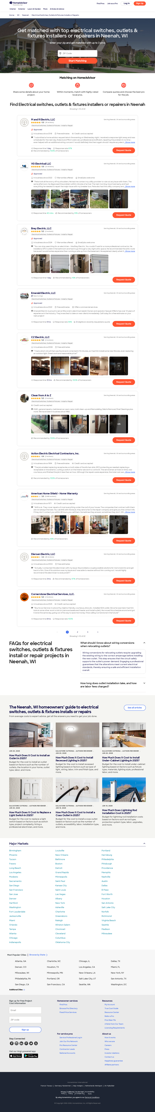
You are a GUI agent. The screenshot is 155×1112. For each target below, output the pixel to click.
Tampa (12, 929)
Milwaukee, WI (22, 973)
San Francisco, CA (56, 984)
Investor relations (112, 1053)
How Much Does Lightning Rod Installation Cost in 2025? (119, 812)
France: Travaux (46, 1086)
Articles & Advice (57, 9)
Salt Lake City (108, 907)
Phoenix (13, 855)
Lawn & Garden (34, 9)
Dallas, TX (115, 961)
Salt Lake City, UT (87, 978)
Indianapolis (15, 942)
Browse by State (37, 955)
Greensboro (61, 916)
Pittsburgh (107, 863)
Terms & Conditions (92, 1097)
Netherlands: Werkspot (93, 1086)
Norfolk (105, 911)
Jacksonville (15, 916)
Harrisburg (107, 855)
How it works (110, 1037)
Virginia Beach (109, 920)
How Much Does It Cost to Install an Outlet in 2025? (29, 757)
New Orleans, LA (87, 973)
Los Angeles (15, 872)
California (70, 1092)
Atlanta (12, 933)
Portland (106, 850)
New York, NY (117, 973)
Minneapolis (61, 877)
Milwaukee (107, 933)
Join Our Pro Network (69, 1041)
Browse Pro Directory (69, 1008)
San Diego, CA (22, 984)
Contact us (109, 1057)
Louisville (59, 850)
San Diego (14, 885)
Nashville (106, 877)
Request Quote (123, 150)
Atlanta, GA (20, 961)
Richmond (107, 916)
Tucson (12, 859)
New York (60, 903)
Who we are (110, 1041)
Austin (105, 881)
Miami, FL (115, 967)
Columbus (60, 938)
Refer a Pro (109, 1016)
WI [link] (18, 15)
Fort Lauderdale (17, 911)
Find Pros (63, 1004)
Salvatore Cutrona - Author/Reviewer (74, 751)
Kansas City (61, 885)
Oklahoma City (62, 942)
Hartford (13, 903)
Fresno (12, 863)
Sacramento (15, 881)
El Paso (105, 890)
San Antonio (108, 903)
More (45, 9)
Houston (106, 898)
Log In (127, 3)
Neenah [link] (25, 15)
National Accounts (67, 1053)
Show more (130, 142)
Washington (15, 907)
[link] (77, 122)
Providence (107, 868)
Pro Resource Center (68, 1045)
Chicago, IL (84, 961)
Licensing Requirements (115, 1028)
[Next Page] (97, 632)
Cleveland (60, 933)
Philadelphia (108, 859)
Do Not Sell (79, 1092)
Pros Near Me (110, 1020)
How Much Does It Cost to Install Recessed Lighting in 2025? (74, 759)
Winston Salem (62, 925)
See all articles (135, 707)
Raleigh (59, 920)
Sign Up (139, 3)
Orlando (13, 925)
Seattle (105, 925)
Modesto (13, 877)
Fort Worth (107, 894)
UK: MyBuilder (109, 1086)
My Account (110, 1004)
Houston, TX (53, 967)
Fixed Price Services (68, 1012)
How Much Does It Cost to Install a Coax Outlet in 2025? (75, 814)
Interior (13, 9)
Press (107, 1049)
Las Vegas (60, 894)
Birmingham (15, 850)
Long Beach (15, 868)
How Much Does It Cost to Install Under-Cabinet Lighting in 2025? (121, 759)
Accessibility (89, 1093)
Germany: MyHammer (63, 1086)
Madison (106, 929)
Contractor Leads (67, 1049)
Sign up (25, 1029)
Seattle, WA (84, 984)
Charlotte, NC (54, 961)
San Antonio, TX (118, 978)
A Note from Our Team (114, 1024)
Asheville (59, 907)
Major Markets (18, 843)
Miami (12, 920)
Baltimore (60, 859)
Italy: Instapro (78, 1086)
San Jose (13, 894)
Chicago (13, 938)
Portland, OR (53, 978)
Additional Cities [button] (16, 990)
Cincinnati (60, 929)
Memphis (106, 872)
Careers (108, 1045)
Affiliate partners (112, 1065)
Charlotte (60, 911)
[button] (40, 199)
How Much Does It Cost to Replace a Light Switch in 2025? (30, 814)
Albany (58, 898)
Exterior (21, 9)
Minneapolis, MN (55, 973)
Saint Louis (60, 890)
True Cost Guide (111, 1008)
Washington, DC (119, 984)
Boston (58, 863)
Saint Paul (60, 881)
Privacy (63, 1092)
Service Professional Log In (71, 1037)
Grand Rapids (62, 872)
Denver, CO (20, 967)
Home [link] (11, 15)
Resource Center (112, 1012)
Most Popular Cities (16, 955)
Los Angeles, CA (87, 967)
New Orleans (61, 855)
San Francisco (16, 890)
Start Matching (77, 60)
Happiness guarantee (114, 1061)
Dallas (104, 885)
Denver (12, 898)
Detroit (58, 868)
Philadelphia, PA (23, 978)
